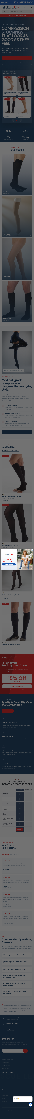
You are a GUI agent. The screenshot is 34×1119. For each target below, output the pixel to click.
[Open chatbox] (30, 1105)
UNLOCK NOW (9, 564)
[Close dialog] (32, 550)
